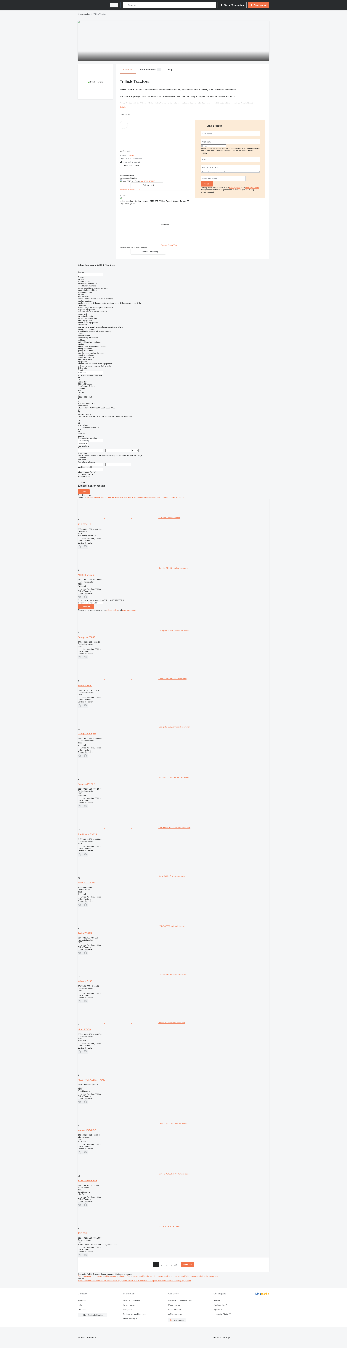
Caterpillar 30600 (86, 637)
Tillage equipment (134, 1276)
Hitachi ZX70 (84, 1029)
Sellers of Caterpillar (149, 1280)
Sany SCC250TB (86, 882)
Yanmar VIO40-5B (87, 1130)
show (83, 482)
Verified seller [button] (126, 151)
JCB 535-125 (84, 524)
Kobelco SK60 (85, 685)
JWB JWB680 (85, 933)
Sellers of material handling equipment (174, 1280)
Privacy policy (129, 1305)
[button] (131, 165)
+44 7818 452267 (147, 181)
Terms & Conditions (131, 1300)
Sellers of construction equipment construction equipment (102, 1280)
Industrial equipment (209, 1276)
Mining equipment (192, 1276)
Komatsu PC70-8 (86, 784)
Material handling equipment (154, 1276)
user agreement (252, 188)
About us (82, 1300)
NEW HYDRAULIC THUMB (91, 1080)
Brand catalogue (130, 1319)
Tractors (81, 1276)
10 (175, 1264)
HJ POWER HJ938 (87, 1180)
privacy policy (235, 188)
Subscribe (85, 607)
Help (80, 1305)
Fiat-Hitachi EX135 (87, 834)
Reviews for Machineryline (134, 1314)
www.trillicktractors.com (130, 189)
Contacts (82, 1309)
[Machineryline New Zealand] (92, 5)
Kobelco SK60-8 (86, 575)
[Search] (126, 5)
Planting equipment (175, 1276)
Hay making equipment (116, 1276)
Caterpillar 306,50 (87, 733)
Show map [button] (165, 224)
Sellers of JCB (133, 1280)
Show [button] (137, 181)
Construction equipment (95, 1276)
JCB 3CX (82, 1233)
